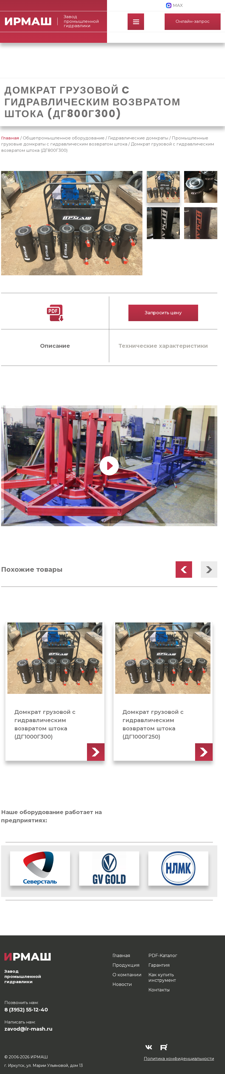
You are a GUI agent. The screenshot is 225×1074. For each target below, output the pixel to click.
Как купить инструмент (162, 977)
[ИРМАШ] (31, 21)
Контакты (159, 989)
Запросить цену (163, 312)
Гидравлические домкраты (138, 138)
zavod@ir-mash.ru (28, 1029)
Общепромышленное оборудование (64, 138)
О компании (127, 974)
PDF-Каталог (162, 955)
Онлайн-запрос (193, 21)
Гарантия (159, 965)
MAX (178, 5)
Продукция (126, 965)
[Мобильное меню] (136, 21)
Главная (10, 138)
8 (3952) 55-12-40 (26, 1010)
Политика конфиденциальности (179, 1058)
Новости (122, 984)
